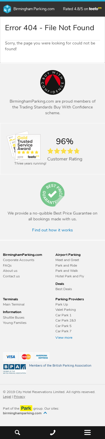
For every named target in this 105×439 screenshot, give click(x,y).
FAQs (7, 265)
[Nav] (87, 432)
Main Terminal (13, 304)
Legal (7, 396)
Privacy (19, 396)
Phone (52, 432)
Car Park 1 (63, 315)
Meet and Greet (67, 260)
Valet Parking (65, 310)
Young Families (15, 323)
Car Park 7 (63, 331)
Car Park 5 (63, 326)
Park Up (61, 304)
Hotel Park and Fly (69, 276)
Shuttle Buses (13, 317)
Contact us (11, 276)
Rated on (76, 9)
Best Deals (63, 289)
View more (63, 338)
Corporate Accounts (18, 260)
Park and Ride (66, 265)
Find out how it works (52, 230)
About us (10, 271)
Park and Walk (66, 271)
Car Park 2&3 (65, 320)
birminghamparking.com (22, 413)
